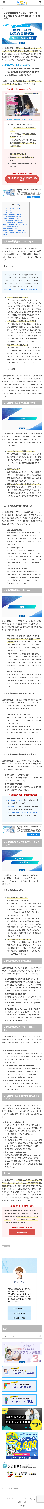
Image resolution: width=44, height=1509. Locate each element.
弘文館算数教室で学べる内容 (11, 228)
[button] (40, 1336)
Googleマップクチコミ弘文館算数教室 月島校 (20, 289)
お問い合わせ (22, 1502)
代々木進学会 (12, 806)
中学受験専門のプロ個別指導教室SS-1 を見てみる (22, 179)
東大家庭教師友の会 (15, 800)
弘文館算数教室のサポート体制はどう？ (14, 230)
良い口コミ (8, 210)
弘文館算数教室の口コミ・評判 (11, 208)
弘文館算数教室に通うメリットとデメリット (15, 224)
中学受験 (6, 1246)
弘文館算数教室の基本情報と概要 (13, 216)
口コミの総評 (8, 212)
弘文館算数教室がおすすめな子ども (13, 220)
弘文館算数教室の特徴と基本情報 (12, 214)
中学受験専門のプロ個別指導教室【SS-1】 (23, 812)
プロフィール (11, 1499)
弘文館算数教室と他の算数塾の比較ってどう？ (15, 233)
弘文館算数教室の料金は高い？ (11, 218)
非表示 (17, 205)
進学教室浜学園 (22, 1232)
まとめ (5, 235)
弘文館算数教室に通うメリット (12, 226)
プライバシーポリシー (32, 1499)
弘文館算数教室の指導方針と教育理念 (14, 222)
